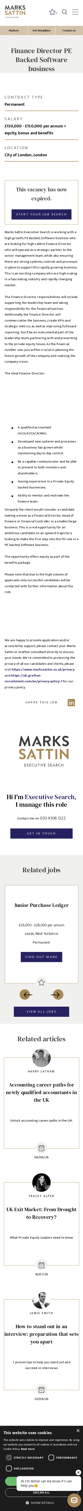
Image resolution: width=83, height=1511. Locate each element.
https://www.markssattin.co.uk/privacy (43, 669)
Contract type (24, 97)
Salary (14, 119)
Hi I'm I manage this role (42, 801)
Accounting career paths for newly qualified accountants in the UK (41, 1092)
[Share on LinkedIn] (41, 702)
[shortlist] (41, 982)
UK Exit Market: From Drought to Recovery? (41, 1213)
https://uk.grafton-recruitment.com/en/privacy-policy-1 (33, 678)
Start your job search (41, 214)
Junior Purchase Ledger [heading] (41, 905)
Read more (28, 1449)
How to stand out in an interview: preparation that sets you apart (41, 1334)
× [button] (78, 1431)
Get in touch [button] (41, 833)
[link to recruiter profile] (41, 1059)
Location (17, 147)
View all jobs (41, 1011)
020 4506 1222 (53, 818)
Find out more (41, 957)
